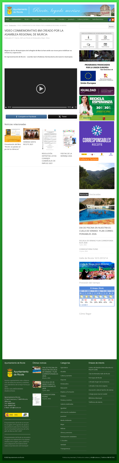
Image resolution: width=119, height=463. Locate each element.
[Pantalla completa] (76, 107)
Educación (35, 19)
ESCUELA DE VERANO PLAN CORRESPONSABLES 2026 (96, 242)
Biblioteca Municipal (95, 398)
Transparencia (65, 449)
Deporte (63, 380)
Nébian (63, 428)
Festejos (63, 396)
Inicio (7, 19)
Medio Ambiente (66, 420)
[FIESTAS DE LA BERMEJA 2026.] (69, 139)
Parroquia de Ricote (95, 378)
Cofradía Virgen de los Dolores (99, 382)
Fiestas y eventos (66, 400)
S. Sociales (61, 19)
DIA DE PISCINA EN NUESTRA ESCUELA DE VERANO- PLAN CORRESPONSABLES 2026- (96, 230)
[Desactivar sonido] (73, 107)
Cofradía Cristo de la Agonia (98, 386)
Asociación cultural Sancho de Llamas (101, 390)
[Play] (6, 107)
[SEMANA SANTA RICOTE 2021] (31, 134)
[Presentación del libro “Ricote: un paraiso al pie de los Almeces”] (13, 135)
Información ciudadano (68, 412)
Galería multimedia (67, 404)
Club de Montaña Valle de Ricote (99, 374)
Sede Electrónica (97, 19)
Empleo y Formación (48, 19)
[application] (41, 88)
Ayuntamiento (16, 19)
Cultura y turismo (83, 19)
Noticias (84, 194)
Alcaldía (63, 372)
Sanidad (63, 445)
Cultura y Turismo (89, 159)
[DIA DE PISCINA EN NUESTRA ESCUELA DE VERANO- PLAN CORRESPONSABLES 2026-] (96, 211)
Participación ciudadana (68, 437)
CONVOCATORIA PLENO (88, 249)
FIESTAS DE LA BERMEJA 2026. (66, 154)
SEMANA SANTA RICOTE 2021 (29, 143)
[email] (112, 19)
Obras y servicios (66, 433)
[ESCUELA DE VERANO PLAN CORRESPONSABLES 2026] (37, 384)
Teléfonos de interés (95, 402)
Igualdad (63, 408)
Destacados (12, 25)
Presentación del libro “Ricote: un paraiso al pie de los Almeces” (13, 146)
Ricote (27, 19)
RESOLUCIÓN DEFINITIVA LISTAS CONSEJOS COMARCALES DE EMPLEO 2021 (49, 158)
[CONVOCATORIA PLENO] (37, 399)
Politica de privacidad (69, 457)
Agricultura (64, 368)
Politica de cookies (83, 457)
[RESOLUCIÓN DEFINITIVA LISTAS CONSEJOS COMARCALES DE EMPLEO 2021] (50, 139)
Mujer (43, 38)
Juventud (71, 19)
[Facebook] (109, 19)
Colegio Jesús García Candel (98, 394)
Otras (48, 38)
